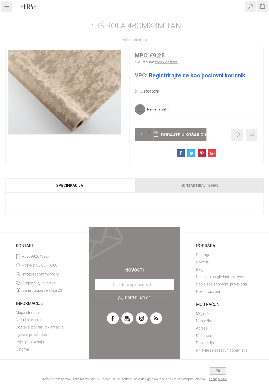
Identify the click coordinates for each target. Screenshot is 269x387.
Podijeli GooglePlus (212, 153)
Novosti (202, 262)
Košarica (203, 335)
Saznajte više (218, 379)
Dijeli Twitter (191, 153)
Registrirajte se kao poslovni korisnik (197, 75)
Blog (200, 269)
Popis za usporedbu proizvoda (221, 284)
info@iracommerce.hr (40, 274)
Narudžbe (204, 321)
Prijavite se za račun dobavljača (221, 350)
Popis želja (205, 343)
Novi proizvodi (208, 291)
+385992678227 (36, 256)
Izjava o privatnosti (31, 334)
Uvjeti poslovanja (30, 342)
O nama (22, 349)
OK (218, 371)
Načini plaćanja (28, 320)
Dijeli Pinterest (202, 153)
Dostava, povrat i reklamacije (39, 327)
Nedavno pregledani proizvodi (220, 277)
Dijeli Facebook (181, 153)
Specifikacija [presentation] (69, 185)
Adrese (202, 328)
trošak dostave (166, 62)
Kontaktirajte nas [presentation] (199, 185)
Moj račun (204, 313)
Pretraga (203, 255)
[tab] (69, 185)
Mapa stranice (27, 312)
